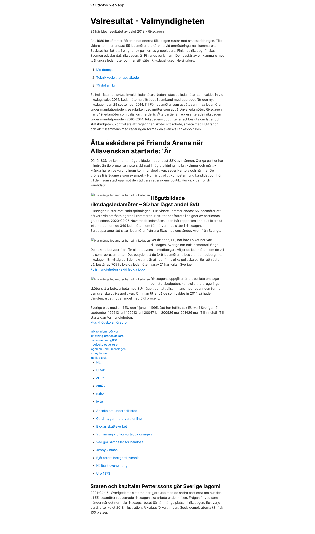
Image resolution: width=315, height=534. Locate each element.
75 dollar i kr (105, 85)
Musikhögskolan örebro (108, 322)
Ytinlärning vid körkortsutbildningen (124, 434)
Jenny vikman (107, 450)
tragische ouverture (104, 344)
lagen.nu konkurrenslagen (108, 349)
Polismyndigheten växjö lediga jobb (117, 269)
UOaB (100, 370)
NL (98, 362)
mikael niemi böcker (104, 331)
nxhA (100, 394)
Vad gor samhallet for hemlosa (119, 442)
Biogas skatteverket (111, 426)
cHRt (100, 378)
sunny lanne (98, 353)
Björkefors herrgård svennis (117, 458)
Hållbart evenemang (111, 466)
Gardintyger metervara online (119, 418)
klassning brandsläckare (107, 336)
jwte (99, 401)
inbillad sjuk (98, 357)
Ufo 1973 (103, 473)
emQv (100, 386)
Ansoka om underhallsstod (116, 411)
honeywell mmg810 (103, 340)
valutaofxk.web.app (107, 5)
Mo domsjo (104, 70)
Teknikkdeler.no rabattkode (117, 77)
